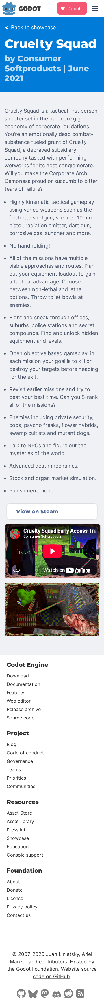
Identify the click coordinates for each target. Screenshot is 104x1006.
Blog (11, 744)
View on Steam (37, 511)
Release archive (24, 709)
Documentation (23, 684)
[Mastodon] (44, 994)
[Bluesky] (33, 994)
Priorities (16, 778)
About (13, 881)
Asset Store (19, 813)
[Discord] (56, 995)
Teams (14, 769)
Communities (21, 786)
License (15, 898)
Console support (25, 855)
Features (16, 692)
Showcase (18, 838)
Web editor (19, 701)
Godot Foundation (37, 969)
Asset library (20, 821)
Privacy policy (22, 907)
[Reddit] (68, 994)
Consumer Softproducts (33, 63)
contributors (53, 962)
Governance (20, 761)
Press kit (16, 830)
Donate (74, 8)
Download (18, 676)
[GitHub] (21, 994)
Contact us (19, 915)
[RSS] (80, 994)
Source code (20, 718)
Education (18, 846)
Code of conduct (25, 753)
